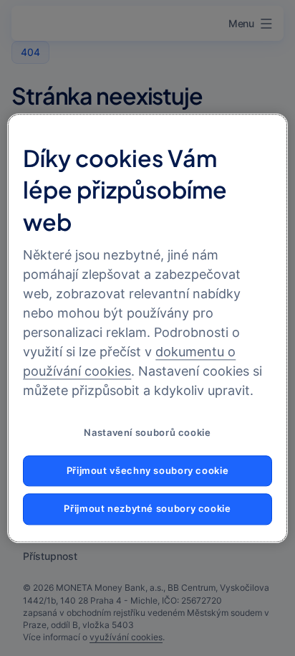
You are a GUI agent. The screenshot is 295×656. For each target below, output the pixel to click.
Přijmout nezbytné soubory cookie (147, 509)
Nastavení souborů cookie (147, 432)
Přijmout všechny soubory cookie (148, 470)
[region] (147, 328)
